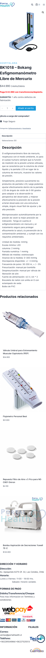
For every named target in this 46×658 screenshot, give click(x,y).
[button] (43, 12)
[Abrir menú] (44, 4)
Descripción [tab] (7, 136)
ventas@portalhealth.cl (11, 635)
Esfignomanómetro (15, 128)
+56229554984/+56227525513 (15, 641)
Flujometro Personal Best (15, 416)
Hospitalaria (8, 63)
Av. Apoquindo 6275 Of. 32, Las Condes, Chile (22, 572)
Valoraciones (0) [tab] (9, 140)
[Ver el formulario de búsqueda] (32, 5)
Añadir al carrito (26, 108)
